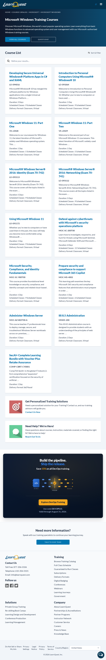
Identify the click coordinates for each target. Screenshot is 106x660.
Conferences (59, 584)
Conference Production (15, 618)
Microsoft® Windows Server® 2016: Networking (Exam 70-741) (77, 173)
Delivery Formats (61, 577)
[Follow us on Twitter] (16, 585)
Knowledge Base (61, 634)
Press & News (60, 630)
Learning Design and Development (20, 614)
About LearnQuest (62, 606)
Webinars (58, 588)
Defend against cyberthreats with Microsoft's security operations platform (76, 222)
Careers (57, 626)
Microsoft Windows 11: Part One (26, 124)
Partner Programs (62, 614)
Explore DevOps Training (53, 502)
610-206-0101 (21, 571)
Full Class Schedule (62, 565)
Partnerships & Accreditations (67, 610)
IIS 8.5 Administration (72, 315)
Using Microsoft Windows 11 (26, 218)
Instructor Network (62, 618)
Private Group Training (15, 606)
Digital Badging (61, 580)
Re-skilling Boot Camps (15, 610)
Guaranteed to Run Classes (66, 569)
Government (59, 596)
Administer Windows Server (26, 315)
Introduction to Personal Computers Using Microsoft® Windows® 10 (76, 76)
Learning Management (15, 622)
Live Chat (101, 655)
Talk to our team (53, 542)
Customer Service (62, 622)
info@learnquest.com (20, 574)
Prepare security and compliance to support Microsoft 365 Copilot (72, 269)
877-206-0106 (20, 567)
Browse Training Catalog (65, 561)
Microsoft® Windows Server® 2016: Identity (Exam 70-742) (27, 171)
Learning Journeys (62, 592)
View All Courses (17, 39)
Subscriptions (60, 573)
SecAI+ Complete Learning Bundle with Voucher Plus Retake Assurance (25, 359)
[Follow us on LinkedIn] (7, 585)
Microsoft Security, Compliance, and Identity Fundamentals (24, 269)
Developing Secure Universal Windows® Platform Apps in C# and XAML (28, 76)
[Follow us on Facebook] (11, 585)
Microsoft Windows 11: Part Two (75, 124)
